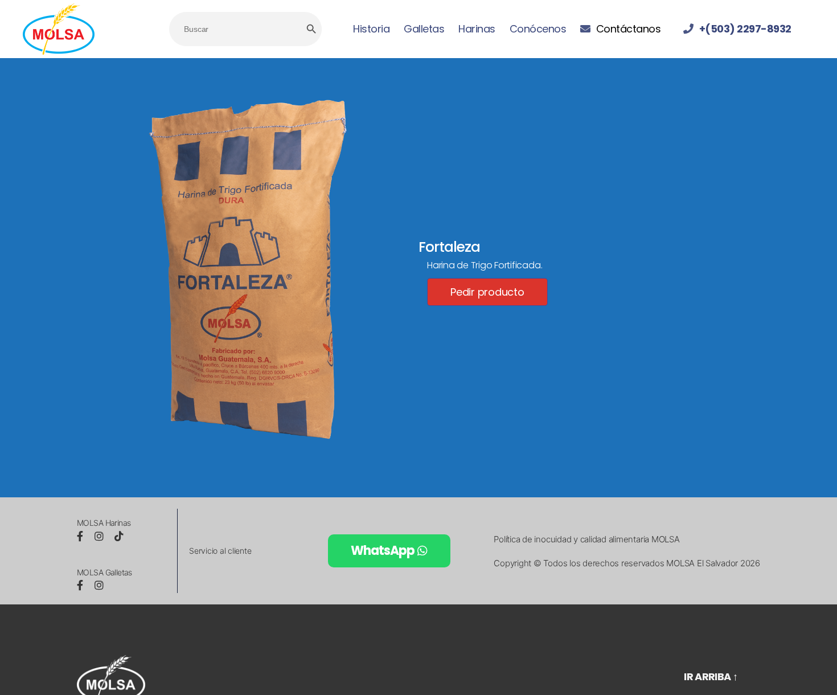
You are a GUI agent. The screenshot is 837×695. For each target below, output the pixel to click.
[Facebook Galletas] (81, 585)
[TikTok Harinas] (119, 536)
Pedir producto (487, 292)
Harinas (476, 29)
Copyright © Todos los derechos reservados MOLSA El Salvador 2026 (627, 563)
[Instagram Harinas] (100, 536)
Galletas (424, 29)
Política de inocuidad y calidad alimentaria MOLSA (586, 539)
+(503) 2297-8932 (745, 29)
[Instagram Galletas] (99, 585)
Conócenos (538, 29)
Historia (371, 29)
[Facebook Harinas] (81, 536)
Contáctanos (628, 29)
